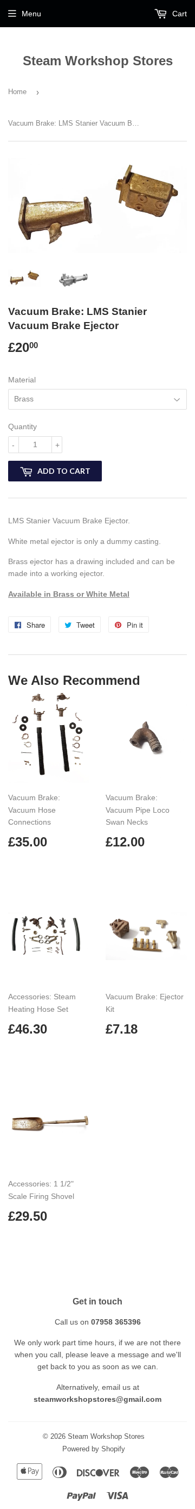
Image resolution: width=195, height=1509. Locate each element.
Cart (178, 13)
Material (22, 379)
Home (17, 92)
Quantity (22, 426)
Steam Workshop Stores (98, 60)
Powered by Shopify (93, 1449)
